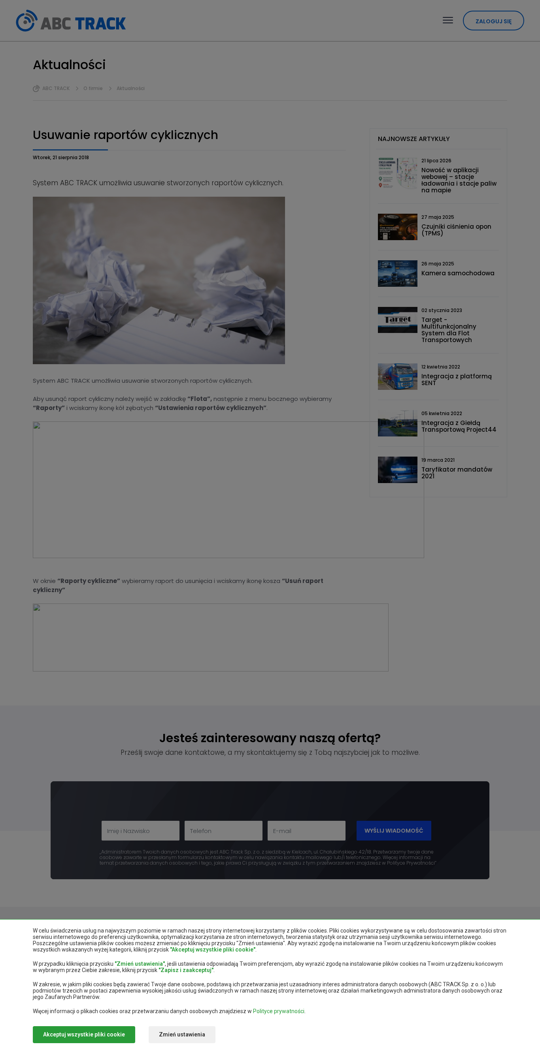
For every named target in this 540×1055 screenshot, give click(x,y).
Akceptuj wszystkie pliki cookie (84, 1034)
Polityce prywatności (278, 1011)
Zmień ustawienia (182, 1034)
